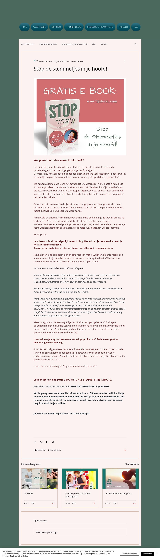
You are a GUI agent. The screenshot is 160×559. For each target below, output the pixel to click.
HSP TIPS (103, 44)
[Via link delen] (53, 442)
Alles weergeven (132, 464)
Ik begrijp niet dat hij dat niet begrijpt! (78, 495)
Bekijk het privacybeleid (19, 556)
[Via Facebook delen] (35, 442)
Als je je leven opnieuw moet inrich (74, 44)
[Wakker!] (39, 479)
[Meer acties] (124, 61)
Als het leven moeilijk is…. (119, 493)
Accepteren (147, 553)
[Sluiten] (157, 553)
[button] (135, 44)
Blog (94, 44)
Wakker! (28, 493)
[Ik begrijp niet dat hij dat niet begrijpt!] (80, 479)
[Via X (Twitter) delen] (41, 442)
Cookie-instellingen (129, 553)
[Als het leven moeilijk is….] (120, 479)
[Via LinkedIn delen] (47, 442)
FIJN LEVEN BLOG (27, 44)
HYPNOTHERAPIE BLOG (48, 44)
